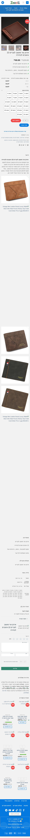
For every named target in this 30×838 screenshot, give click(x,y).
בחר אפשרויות (8, 757)
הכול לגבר (8, 8)
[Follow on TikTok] (17, 810)
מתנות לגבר (26, 142)
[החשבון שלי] (23, 2)
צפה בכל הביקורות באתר (15, 824)
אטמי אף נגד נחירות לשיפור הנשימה (8, 780)
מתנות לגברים (16, 137)
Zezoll (9, 827)
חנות (15, 8)
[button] (27, 2)
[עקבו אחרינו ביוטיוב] (10, 810)
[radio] (26, 93)
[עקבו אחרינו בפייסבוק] (24, 810)
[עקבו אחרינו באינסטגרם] (20, 810)
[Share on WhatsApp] (27, 145)
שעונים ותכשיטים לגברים (15, 10)
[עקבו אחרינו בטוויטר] (13, 810)
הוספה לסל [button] (7, 786)
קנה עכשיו (24, 125)
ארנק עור (10, 140)
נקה (2, 90)
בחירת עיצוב (25, 90)
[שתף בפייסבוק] (25, 145)
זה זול (14, 827)
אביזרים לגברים (22, 140)
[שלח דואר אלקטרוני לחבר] (21, 145)
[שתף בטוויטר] (23, 145)
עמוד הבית (23, 8)
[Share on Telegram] (19, 145)
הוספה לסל (15, 120)
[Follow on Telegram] (6, 810)
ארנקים (6, 140)
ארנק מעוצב (15, 140)
